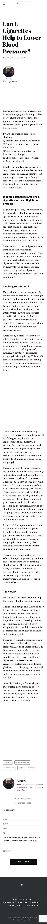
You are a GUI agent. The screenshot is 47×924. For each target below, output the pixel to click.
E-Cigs (21, 768)
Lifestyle (6, 58)
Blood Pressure (22, 762)
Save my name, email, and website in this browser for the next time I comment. (22, 839)
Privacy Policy (16, 906)
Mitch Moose (22, 790)
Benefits (7, 762)
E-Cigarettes (9, 768)
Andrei (9, 79)
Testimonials (32, 906)
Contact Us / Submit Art (15, 902)
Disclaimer (35, 902)
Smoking (31, 768)
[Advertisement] (23, 401)
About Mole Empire (22, 899)
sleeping (7, 512)
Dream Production (27, 920)
